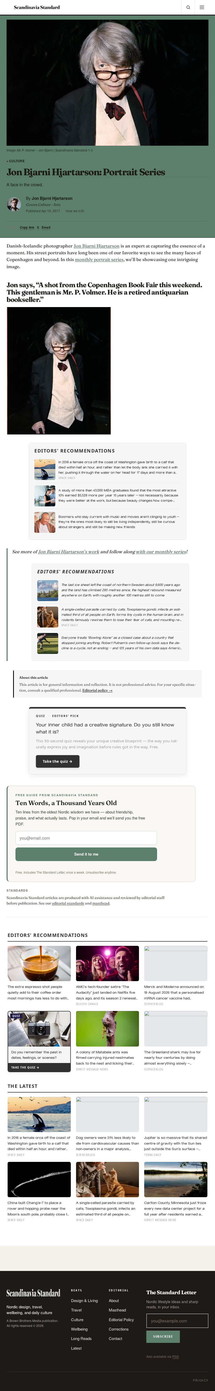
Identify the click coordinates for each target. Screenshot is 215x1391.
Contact (115, 1338)
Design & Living (84, 1300)
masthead (100, 903)
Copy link (27, 227)
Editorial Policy (121, 1319)
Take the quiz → (58, 761)
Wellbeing (79, 1329)
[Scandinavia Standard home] (37, 7)
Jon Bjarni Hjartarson (52, 198)
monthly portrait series (99, 259)
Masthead (117, 1310)
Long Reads (81, 1338)
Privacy (201, 1380)
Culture (77, 1319)
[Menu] (201, 7)
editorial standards (68, 903)
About (114, 1300)
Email (46, 227)
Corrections (119, 1329)
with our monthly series (161, 551)
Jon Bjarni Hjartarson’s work (68, 551)
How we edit (75, 210)
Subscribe (163, 1336)
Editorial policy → (97, 690)
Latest (76, 1348)
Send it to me (86, 854)
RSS (175, 1356)
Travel (76, 1310)
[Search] (188, 7)
